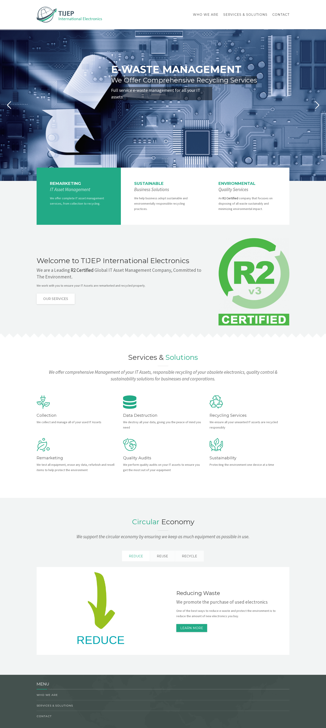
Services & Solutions (245, 15)
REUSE (162, 556)
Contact (280, 15)
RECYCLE (189, 556)
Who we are (205, 15)
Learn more (191, 628)
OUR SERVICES (55, 299)
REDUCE (136, 556)
